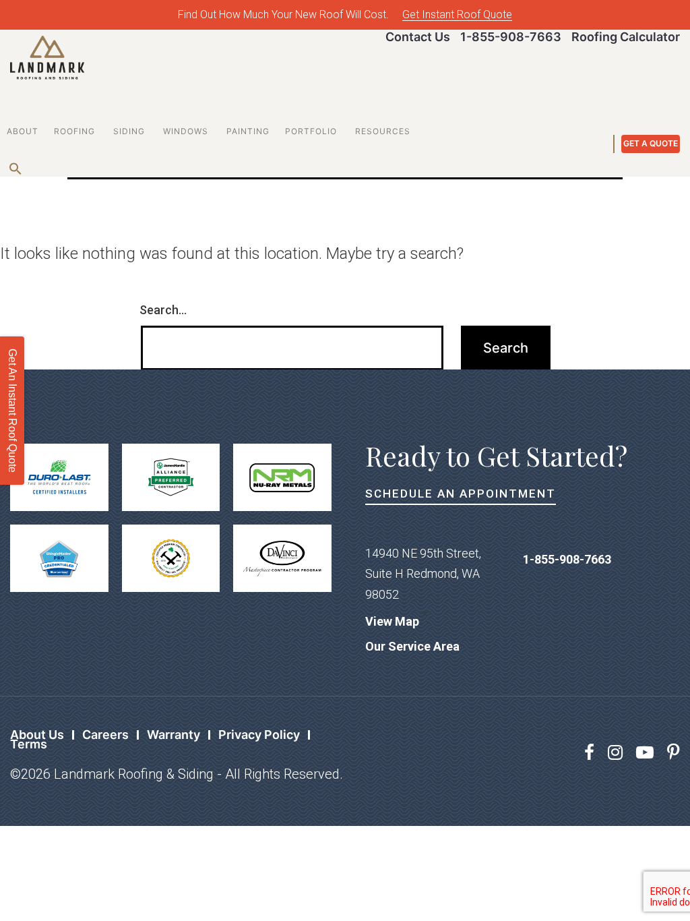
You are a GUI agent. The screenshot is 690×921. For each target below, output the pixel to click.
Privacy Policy (259, 734)
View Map (392, 621)
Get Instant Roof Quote (457, 14)
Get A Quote (650, 143)
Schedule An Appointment (460, 493)
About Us (37, 734)
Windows (185, 131)
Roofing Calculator (625, 37)
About (22, 131)
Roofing (74, 131)
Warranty (173, 734)
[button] (13, 166)
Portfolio (311, 131)
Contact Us (417, 37)
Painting (248, 131)
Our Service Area (412, 646)
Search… (163, 310)
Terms (28, 744)
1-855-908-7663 (510, 37)
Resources (382, 131)
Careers (105, 734)
